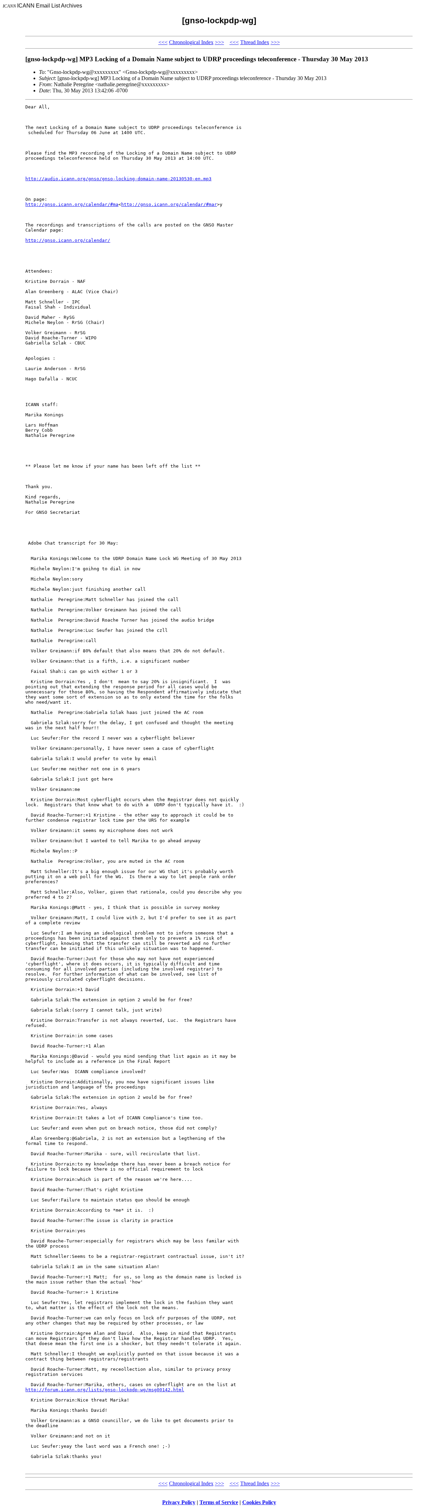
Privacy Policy (178, 1502)
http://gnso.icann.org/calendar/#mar (169, 204)
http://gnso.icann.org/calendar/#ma (71, 204)
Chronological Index (191, 42)
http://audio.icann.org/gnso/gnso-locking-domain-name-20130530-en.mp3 (118, 178)
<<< (163, 42)
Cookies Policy (259, 1502)
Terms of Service (218, 1502)
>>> (219, 42)
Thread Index (254, 42)
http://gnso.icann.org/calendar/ (67, 240)
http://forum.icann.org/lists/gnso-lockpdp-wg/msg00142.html (104, 1389)
